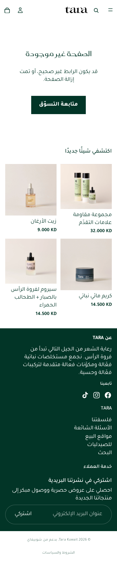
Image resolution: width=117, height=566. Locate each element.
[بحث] (96, 9)
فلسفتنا (102, 420)
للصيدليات (99, 445)
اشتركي (23, 514)
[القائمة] (110, 9)
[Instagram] (96, 395)
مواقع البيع (98, 437)
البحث (105, 453)
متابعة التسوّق (58, 105)
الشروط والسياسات (58, 553)
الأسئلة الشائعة (93, 428)
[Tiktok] (85, 395)
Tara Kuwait (68, 540)
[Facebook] (108, 395)
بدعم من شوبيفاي (42, 540)
